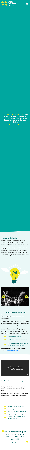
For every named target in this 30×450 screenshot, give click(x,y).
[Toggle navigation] (27, 3)
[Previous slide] (3, 296)
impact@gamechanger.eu (12, 350)
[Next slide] (26, 296)
